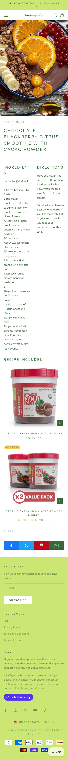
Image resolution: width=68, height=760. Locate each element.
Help (6, 621)
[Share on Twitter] (26, 545)
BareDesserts (15, 122)
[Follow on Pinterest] (25, 710)
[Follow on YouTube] (35, 710)
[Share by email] (56, 545)
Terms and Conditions (16, 634)
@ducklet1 (22, 181)
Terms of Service (13, 640)
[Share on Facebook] (11, 545)
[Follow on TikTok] (45, 710)
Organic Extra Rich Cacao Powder (34, 433)
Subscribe (18, 600)
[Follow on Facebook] (6, 710)
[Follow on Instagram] (15, 710)
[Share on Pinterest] (41, 545)
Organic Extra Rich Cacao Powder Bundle (34, 513)
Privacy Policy (12, 627)
